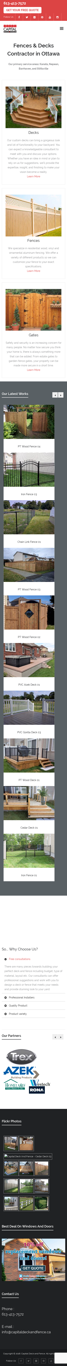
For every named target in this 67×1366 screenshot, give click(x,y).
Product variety (18, 1013)
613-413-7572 (13, 1314)
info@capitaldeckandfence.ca (26, 1332)
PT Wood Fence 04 (29, 446)
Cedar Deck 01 (29, 827)
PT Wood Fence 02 (29, 637)
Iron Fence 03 (29, 494)
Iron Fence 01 (29, 875)
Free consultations (19, 959)
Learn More (33, 176)
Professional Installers (21, 997)
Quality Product (18, 1005)
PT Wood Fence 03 (29, 589)
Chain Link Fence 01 (29, 541)
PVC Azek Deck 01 (29, 684)
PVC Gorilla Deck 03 (29, 732)
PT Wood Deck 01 (29, 780)
